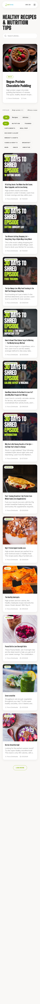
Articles (25, 117)
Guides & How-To (11, 142)
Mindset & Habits (11, 138)
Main (6, 147)
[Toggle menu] (34, 5)
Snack (15, 147)
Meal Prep (24, 128)
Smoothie (26, 147)
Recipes (15, 117)
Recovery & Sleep (11, 133)
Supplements (10, 128)
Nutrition (16, 123)
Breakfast (26, 142)
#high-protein (17, 110)
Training (28, 123)
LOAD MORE (20, 768)
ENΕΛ (28, 5)
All (6, 117)
